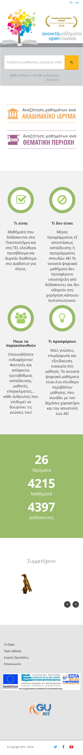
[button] (71, 62)
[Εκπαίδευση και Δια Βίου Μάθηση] (41, 681)
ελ (71, 2)
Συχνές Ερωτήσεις (16, 657)
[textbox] (34, 62)
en (77, 2)
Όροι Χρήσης (12, 651)
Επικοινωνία (12, 664)
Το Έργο (9, 644)
